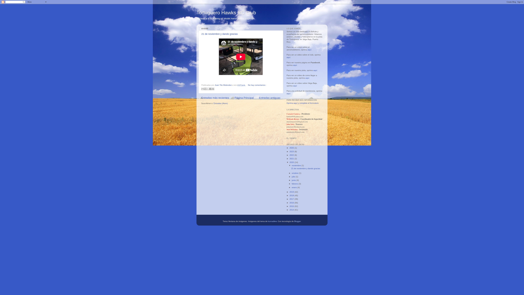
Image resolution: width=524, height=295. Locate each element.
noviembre (296, 165)
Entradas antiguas (269, 97)
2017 (292, 199)
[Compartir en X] (207, 89)
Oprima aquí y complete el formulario (303, 103)
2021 (292, 159)
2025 (292, 148)
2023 (292, 152)
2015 (292, 206)
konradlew (272, 221)
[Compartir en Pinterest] (213, 89)
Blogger (297, 221)
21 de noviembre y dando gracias (219, 34)
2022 (292, 155)
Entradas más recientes (215, 97)
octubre (295, 173)
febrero (295, 184)
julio (294, 177)
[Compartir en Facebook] (210, 89)
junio (294, 180)
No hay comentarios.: (257, 85)
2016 (292, 203)
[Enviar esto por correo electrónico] (202, 89)
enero (294, 187)
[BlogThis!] (205, 89)
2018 (292, 196)
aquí (309, 50)
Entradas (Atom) (221, 103)
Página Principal (244, 97)
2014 (292, 210)
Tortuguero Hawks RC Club (226, 12)
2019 (292, 192)
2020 (292, 162)
